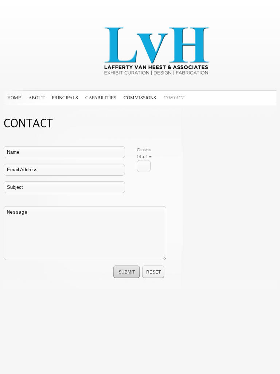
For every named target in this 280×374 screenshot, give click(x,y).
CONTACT (173, 97)
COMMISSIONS (140, 97)
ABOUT (36, 97)
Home (14, 97)
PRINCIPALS (65, 97)
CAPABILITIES (100, 97)
